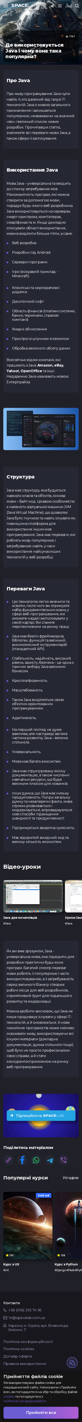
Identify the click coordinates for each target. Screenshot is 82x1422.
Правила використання (24, 1364)
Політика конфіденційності (28, 1342)
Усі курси (71, 1178)
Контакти (11, 1303)
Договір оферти (17, 1356)
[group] (33, 902)
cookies (9, 1396)
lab (24, 6)
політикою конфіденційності (24, 1401)
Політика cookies (18, 1349)
